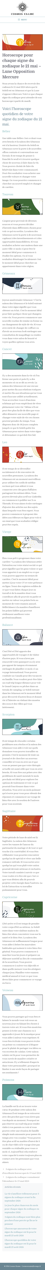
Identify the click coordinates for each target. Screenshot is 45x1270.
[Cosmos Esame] (23, 8)
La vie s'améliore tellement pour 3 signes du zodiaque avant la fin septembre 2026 (22, 1197)
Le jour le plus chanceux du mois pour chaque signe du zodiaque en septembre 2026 (22, 1209)
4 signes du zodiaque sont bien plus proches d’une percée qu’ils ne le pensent (22, 1220)
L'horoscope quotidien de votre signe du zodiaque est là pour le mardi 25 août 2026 (20, 1243)
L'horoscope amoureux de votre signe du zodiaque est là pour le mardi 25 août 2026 (21, 1232)
